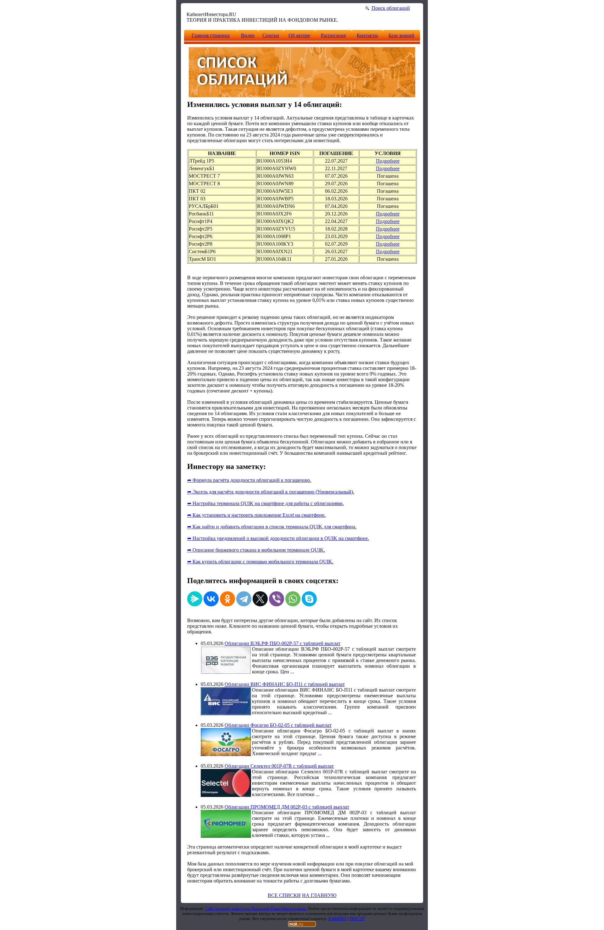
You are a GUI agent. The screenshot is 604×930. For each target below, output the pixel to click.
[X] (260, 598)
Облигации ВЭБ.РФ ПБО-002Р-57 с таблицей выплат (282, 643)
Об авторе (299, 35)
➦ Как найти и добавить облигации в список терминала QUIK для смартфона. (271, 526)
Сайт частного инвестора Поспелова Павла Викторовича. (256, 908)
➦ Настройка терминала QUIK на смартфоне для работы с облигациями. (265, 503)
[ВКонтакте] (211, 598)
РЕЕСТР (357, 918)
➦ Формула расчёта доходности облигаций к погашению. (249, 480)
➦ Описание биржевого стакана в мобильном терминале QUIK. (256, 550)
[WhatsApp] (292, 598)
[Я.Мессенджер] (194, 598)
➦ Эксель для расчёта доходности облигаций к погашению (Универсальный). (270, 491)
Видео (247, 35)
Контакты (367, 35)
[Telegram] (243, 598)
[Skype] (309, 598)
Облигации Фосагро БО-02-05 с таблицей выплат (278, 725)
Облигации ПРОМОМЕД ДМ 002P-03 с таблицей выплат (287, 807)
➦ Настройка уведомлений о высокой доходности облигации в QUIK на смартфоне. (278, 538)
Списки (270, 35)
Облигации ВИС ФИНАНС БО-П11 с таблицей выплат (285, 684)
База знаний (401, 35)
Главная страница (211, 35)
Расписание (333, 35)
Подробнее (388, 161)
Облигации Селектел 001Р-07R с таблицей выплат (279, 766)
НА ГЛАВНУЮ (319, 895)
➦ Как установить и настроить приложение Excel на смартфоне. (256, 515)
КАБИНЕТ (337, 918)
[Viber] (276, 598)
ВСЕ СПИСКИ (284, 895)
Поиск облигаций (391, 8)
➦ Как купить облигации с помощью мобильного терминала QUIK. (260, 561)
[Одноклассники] (227, 598)
